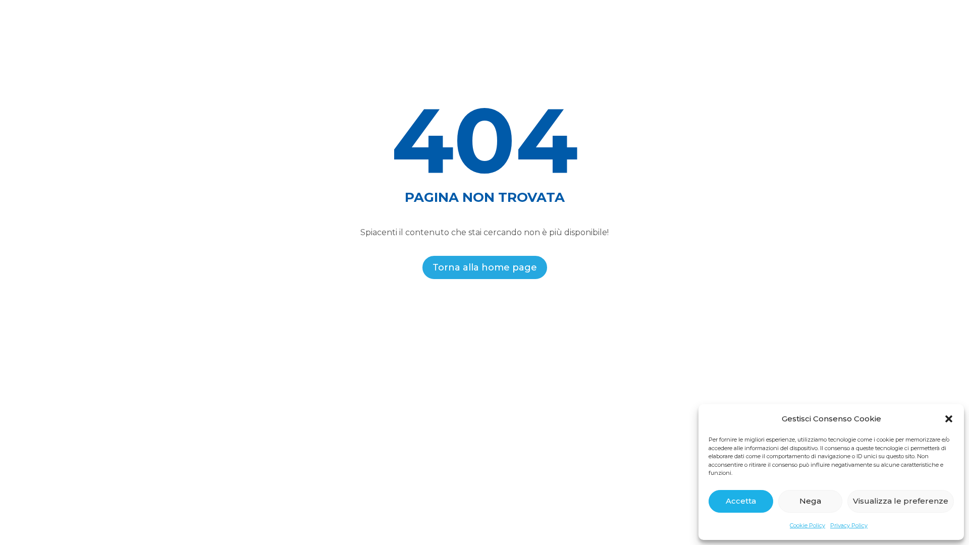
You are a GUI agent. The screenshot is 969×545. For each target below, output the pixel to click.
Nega (810, 501)
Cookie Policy (807, 525)
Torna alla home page (485, 267)
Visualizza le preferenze (900, 501)
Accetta (741, 501)
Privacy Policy (849, 525)
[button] (949, 419)
